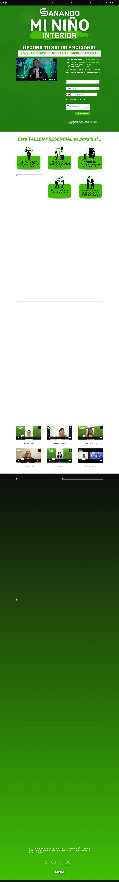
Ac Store (60, 2)
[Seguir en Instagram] (59, 872)
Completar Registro (83, 113)
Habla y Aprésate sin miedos (79, 2)
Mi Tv (91, 2)
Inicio (54, 2)
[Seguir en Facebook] (56, 872)
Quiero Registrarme (59, 842)
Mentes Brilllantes (111, 2)
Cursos (67, 2)
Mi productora (99, 2)
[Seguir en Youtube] (62, 872)
